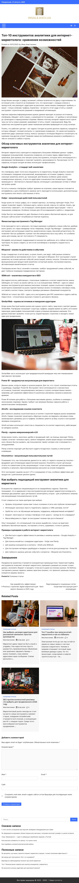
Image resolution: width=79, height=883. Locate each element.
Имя (4, 774)
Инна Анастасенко (28, 44)
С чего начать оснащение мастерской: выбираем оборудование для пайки (27, 829)
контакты (58, 880)
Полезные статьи (16, 576)
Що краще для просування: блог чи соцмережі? (18, 857)
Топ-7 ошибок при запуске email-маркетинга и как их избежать (57, 633)
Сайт (4, 784)
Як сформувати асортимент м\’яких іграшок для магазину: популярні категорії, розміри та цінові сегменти (38, 833)
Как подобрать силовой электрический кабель (18, 844)
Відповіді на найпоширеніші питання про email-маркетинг (21, 861)
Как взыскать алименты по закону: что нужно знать (19, 840)
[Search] (74, 25)
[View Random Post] (71, 25)
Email (44, 774)
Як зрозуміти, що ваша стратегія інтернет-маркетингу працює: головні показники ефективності (34, 853)
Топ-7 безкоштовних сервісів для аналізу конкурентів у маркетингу (25, 864)
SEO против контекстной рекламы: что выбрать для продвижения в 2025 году (20, 701)
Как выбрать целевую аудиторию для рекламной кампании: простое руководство (20, 634)
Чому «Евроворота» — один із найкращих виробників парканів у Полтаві (26, 837)
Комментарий (8, 747)
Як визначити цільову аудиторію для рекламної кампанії (21, 868)
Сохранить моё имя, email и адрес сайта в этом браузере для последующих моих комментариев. (38, 795)
